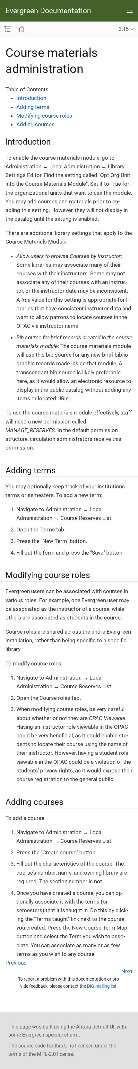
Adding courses (35, 124)
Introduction (31, 98)
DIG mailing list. (102, 986)
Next (127, 971)
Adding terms (32, 107)
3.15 (124, 29)
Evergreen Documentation (48, 10)
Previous (16, 962)
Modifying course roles (44, 115)
